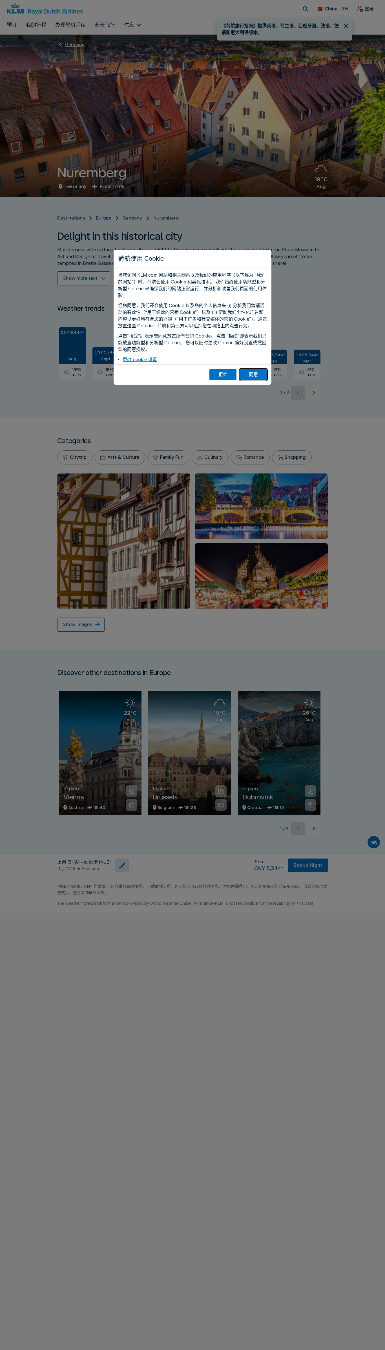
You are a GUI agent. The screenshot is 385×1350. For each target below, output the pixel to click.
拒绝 (222, 374)
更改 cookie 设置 (140, 359)
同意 (253, 374)
